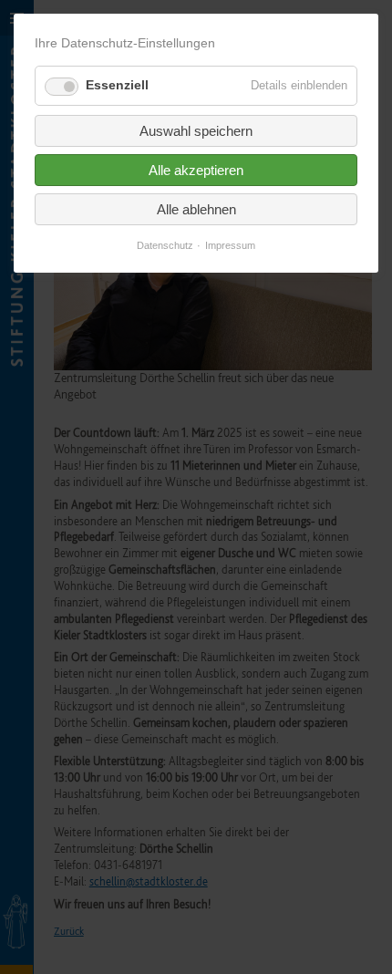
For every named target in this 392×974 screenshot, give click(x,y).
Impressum (230, 246)
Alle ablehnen (196, 209)
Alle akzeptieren (196, 170)
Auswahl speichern (196, 131)
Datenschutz (165, 246)
